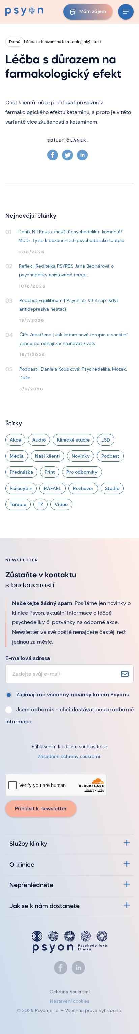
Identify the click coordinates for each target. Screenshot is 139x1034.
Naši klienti (47, 456)
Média (17, 456)
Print (50, 472)
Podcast (110, 456)
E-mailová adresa (27, 658)
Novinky (81, 456)
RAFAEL (52, 488)
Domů (14, 41)
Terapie (18, 504)
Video (61, 504)
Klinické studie (73, 440)
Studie (112, 488)
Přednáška (21, 472)
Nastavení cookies (69, 1001)
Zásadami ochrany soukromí (69, 756)
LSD (105, 440)
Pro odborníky (82, 472)
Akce (15, 440)
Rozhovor (83, 488)
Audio (39, 440)
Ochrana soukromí (70, 992)
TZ (40, 504)
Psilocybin (21, 488)
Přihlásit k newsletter (41, 808)
